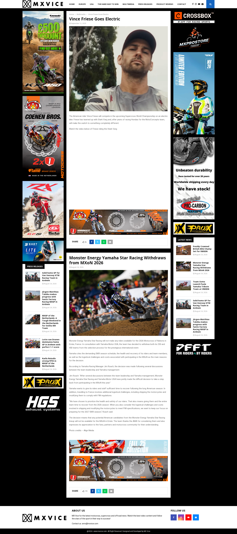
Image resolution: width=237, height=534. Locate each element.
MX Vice (147, 531)
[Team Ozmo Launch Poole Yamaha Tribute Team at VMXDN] (183, 285)
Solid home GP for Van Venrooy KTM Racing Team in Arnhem (51, 277)
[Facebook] (193, 4)
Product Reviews (164, 4)
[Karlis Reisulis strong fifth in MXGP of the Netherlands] (32, 362)
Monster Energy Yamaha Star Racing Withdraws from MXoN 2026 (202, 266)
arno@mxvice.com (90, 523)
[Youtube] (199, 4)
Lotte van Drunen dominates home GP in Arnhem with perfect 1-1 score (51, 343)
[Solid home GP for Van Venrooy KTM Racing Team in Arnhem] (32, 277)
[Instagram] (196, 4)
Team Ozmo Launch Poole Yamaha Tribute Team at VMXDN (201, 285)
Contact (181, 4)
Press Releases (145, 4)
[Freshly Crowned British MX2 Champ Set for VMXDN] (183, 250)
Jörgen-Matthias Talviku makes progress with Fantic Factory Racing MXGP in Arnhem (50, 298)
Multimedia (128, 4)
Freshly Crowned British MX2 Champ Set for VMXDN (202, 249)
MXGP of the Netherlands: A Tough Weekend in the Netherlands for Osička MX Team (51, 321)
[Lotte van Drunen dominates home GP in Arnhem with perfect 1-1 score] (32, 343)
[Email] (203, 4)
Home (72, 4)
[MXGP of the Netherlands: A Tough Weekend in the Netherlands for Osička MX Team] (32, 319)
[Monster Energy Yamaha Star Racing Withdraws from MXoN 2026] (183, 266)
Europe (82, 4)
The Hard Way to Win (108, 4)
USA (92, 4)
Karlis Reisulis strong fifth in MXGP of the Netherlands (49, 362)
